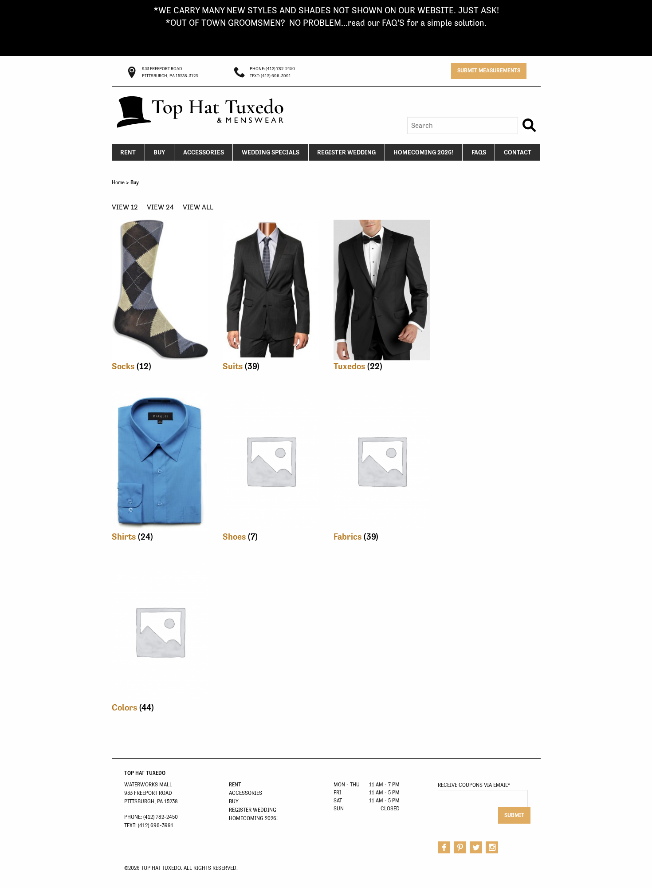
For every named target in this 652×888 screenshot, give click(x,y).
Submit (514, 815)
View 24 (160, 207)
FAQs (478, 152)
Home (118, 182)
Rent (128, 152)
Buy (159, 152)
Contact (517, 152)
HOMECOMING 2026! (423, 152)
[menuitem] (128, 152)
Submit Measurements (488, 70)
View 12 (125, 207)
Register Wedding (346, 152)
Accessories (203, 152)
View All (198, 207)
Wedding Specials (270, 152)
